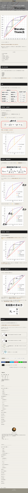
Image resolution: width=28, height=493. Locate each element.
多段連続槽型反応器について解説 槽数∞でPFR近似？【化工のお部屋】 (17, 346)
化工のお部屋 (18, 358)
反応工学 (3, 415)
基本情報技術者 (4, 399)
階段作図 (23, 358)
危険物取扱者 (4, 467)
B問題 (3, 391)
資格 (3, 456)
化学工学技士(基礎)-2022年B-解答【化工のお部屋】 (14, 340)
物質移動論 (3, 7)
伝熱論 (3, 414)
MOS (3, 402)
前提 (3, 54)
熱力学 (3, 417)
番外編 (3, 424)
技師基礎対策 (4, 396)
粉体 (3, 422)
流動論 (3, 419)
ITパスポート (4, 401)
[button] (3, 362)
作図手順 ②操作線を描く (5, 57)
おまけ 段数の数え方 (5, 59)
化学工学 (15, 358)
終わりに (3, 60)
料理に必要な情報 (4, 53)
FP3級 (3, 404)
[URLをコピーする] (25, 362)
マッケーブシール (12, 358)
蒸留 (21, 358)
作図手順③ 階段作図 (5, 58)
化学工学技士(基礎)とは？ (5, 394)
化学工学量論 (4, 412)
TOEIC (3, 407)
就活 (3, 410)
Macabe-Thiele (7, 358)
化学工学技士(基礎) (5, 388)
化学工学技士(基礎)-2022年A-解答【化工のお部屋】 (14, 334)
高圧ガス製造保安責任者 (5, 405)
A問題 (3, 448)
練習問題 (3, 451)
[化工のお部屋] (14, 1)
